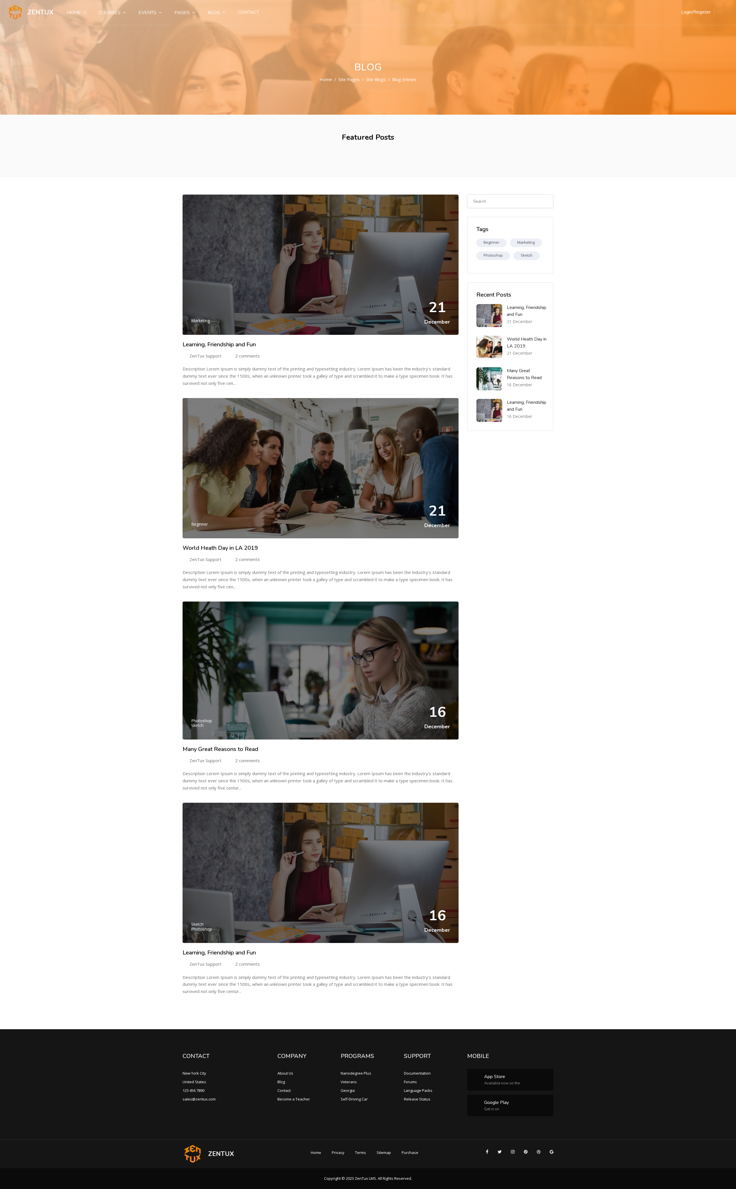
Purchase (410, 1152)
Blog (214, 12)
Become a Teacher (293, 1099)
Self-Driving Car (354, 1099)
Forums (410, 1081)
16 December (519, 384)
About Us (285, 1073)
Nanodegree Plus (356, 1073)
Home (74, 12)
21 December (519, 321)
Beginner (199, 524)
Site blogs (376, 79)
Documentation (417, 1073)
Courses (109, 12)
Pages (182, 12)
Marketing (200, 320)
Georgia (348, 1090)
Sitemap (384, 1152)
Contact (248, 12)
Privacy (338, 1152)
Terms (360, 1152)
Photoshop (201, 720)
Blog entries (404, 79)
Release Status (417, 1099)
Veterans (349, 1081)
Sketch (197, 725)
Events (147, 12)
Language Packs (418, 1090)
